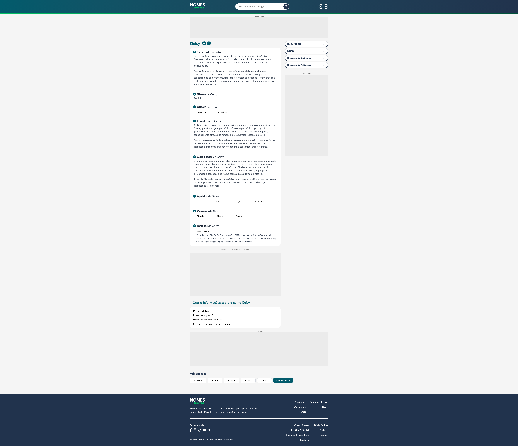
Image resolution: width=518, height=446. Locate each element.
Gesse (248, 380)
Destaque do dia (318, 402)
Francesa (202, 112)
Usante (324, 435)
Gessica (198, 380)
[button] (286, 6)
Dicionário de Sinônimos (299, 57)
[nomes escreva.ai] (197, 6)
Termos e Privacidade (297, 435)
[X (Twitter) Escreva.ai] (209, 430)
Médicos (323, 430)
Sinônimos (300, 402)
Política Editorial (300, 430)
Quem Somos (301, 425)
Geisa (215, 380)
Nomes (290, 50)
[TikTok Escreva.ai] (199, 430)
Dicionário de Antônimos (299, 64)
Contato (304, 439)
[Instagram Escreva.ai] (195, 430)
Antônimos (300, 406)
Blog (324, 406)
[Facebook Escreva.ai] (191, 430)
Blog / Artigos (294, 43)
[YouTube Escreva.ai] (204, 430)
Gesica (231, 380)
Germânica (222, 112)
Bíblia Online (321, 425)
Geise (264, 380)
